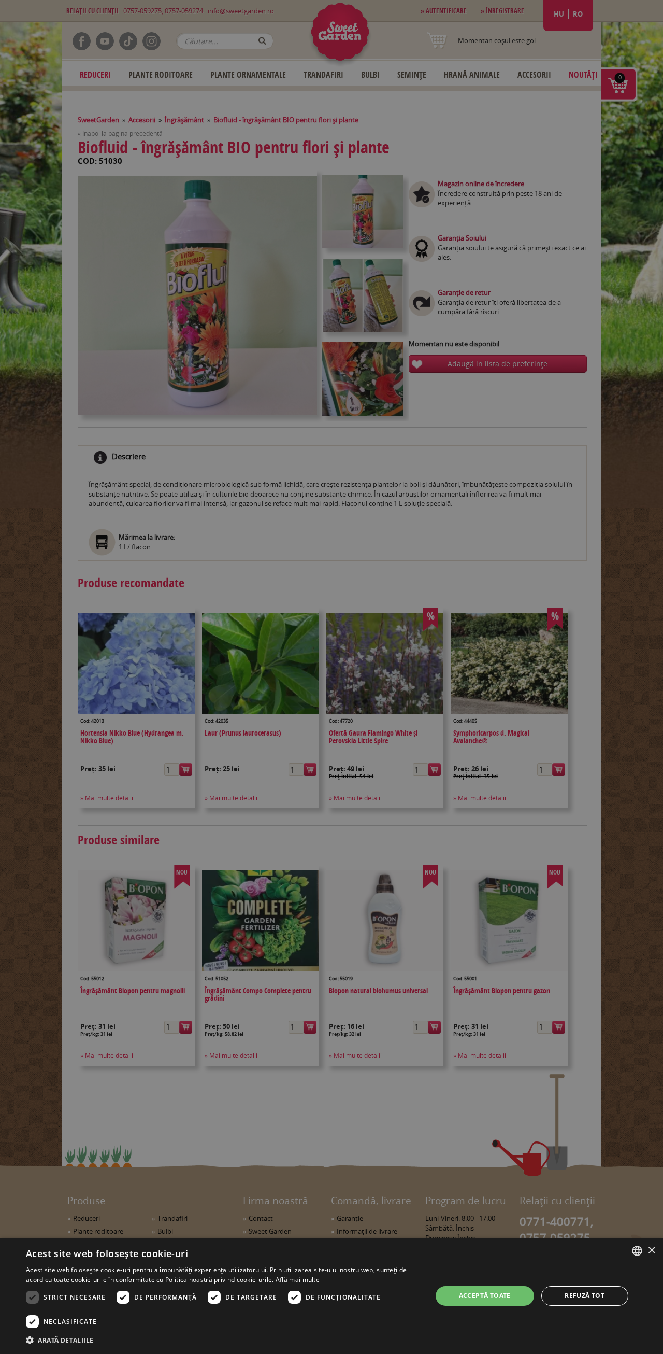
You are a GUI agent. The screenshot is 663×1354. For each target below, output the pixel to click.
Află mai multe (298, 1279)
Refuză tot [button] (584, 1295)
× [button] (651, 1250)
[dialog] (331, 1296)
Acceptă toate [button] (485, 1295)
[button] (223, 1340)
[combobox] (637, 1251)
